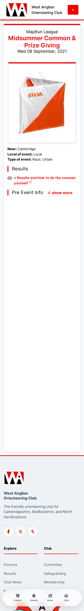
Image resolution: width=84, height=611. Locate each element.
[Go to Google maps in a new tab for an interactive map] (42, 103)
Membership (54, 582)
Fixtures (10, 564)
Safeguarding (55, 573)
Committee (53, 564)
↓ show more (60, 192)
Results (10, 573)
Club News (13, 582)
